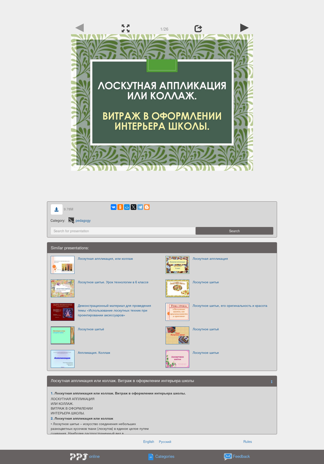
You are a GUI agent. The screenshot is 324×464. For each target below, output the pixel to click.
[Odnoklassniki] (120, 207)
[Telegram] (140, 207)
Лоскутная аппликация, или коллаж (105, 258)
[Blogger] (147, 207)
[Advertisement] (162, 10)
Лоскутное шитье (206, 281)
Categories (164, 456)
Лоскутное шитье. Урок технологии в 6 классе (113, 281)
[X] (133, 207)
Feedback (241, 456)
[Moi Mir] (127, 207)
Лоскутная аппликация (210, 258)
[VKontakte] (113, 207)
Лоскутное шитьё (91, 329)
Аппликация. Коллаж (94, 352)
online (94, 456)
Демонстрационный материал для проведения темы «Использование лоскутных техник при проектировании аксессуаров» (114, 310)
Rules (247, 441)
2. (52, 418)
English (148, 441)
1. (52, 393)
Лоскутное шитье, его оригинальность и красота (230, 305)
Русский (165, 441)
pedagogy (83, 220)
